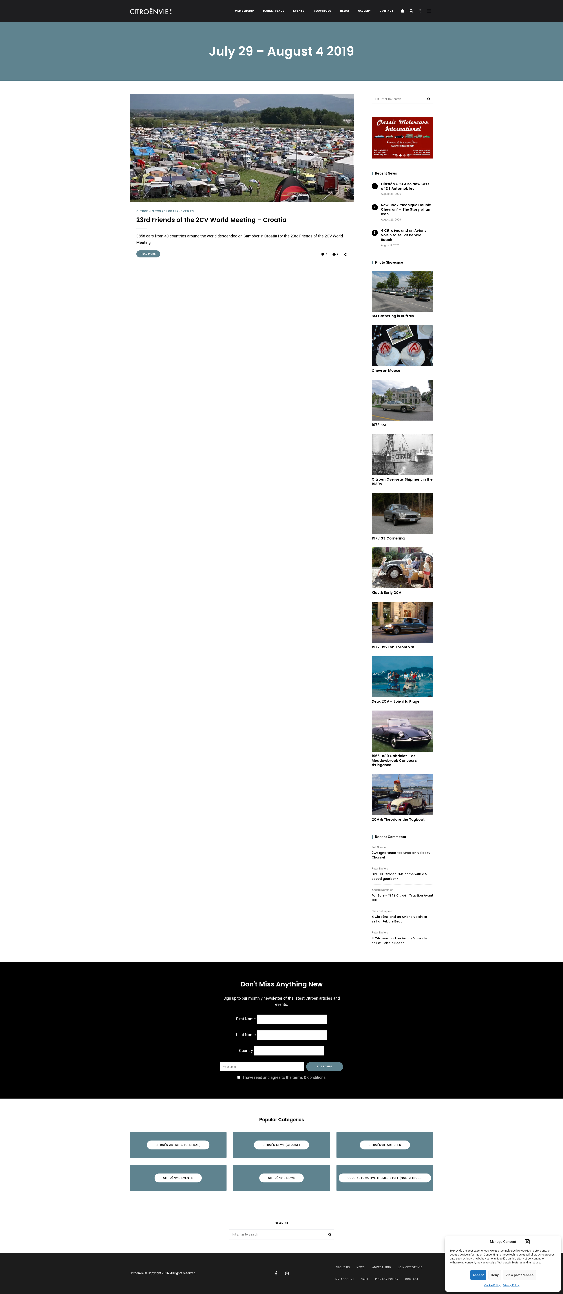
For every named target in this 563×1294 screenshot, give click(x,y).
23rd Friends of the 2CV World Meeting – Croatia (211, 220)
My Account (344, 1279)
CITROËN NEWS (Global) (157, 211)
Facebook (276, 1273)
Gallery (364, 11)
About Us (342, 1267)
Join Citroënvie (410, 1267)
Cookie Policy (492, 1285)
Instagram (287, 1273)
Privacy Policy (511, 1285)
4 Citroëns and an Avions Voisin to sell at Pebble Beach (399, 919)
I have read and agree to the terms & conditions (284, 1078)
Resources (322, 11)
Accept (478, 1275)
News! (344, 11)
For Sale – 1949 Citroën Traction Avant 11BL (402, 897)
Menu (428, 11)
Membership (244, 11)
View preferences (520, 1275)
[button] (527, 1241)
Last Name (246, 1035)
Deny (495, 1275)
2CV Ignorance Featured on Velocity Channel (401, 855)
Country (246, 1051)
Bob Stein (378, 847)
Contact (387, 11)
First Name (246, 1019)
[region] (402, 138)
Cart (365, 1279)
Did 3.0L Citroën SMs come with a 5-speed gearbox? (400, 876)
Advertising (381, 1267)
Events (299, 11)
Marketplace (273, 11)
